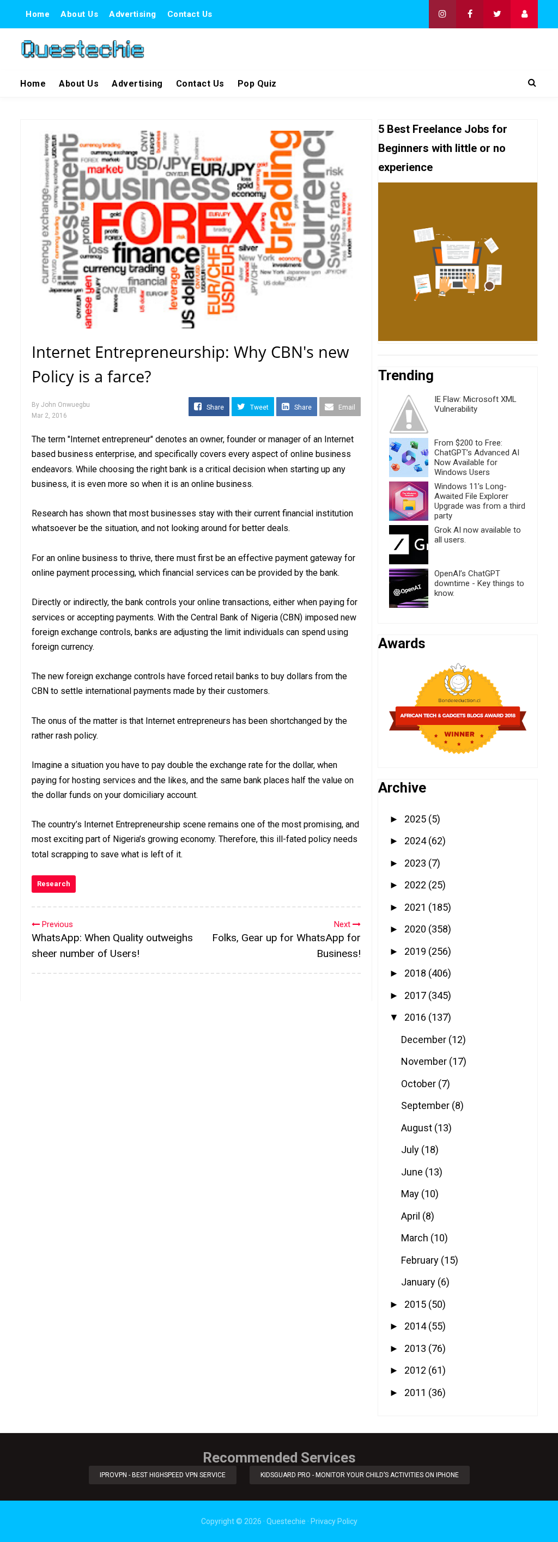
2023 (416, 863)
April (411, 1216)
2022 (416, 885)
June (413, 1172)
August (417, 1127)
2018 (416, 973)
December (424, 1039)
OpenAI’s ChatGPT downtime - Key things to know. (479, 583)
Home (38, 14)
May (411, 1193)
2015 (416, 1304)
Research (53, 884)
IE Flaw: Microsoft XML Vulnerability (475, 404)
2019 (416, 951)
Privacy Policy (334, 1521)
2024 (416, 840)
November (425, 1061)
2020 (416, 929)
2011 (416, 1392)
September (426, 1105)
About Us (79, 14)
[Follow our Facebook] (469, 14)
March (415, 1238)
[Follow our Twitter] (497, 14)
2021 (416, 907)
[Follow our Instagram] (442, 14)
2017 (416, 995)
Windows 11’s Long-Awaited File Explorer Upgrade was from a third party (479, 501)
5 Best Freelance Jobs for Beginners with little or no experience (442, 148)
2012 (416, 1370)
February (421, 1260)
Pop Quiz (257, 83)
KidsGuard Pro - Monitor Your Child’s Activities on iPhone (359, 1475)
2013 (416, 1348)
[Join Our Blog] (524, 14)
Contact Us (190, 14)
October (419, 1083)
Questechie (286, 1521)
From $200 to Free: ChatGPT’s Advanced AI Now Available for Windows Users (476, 457)
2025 (416, 819)
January (419, 1282)
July (411, 1149)
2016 (416, 1017)
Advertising (132, 14)
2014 (416, 1326)
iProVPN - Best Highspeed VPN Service (163, 1475)
